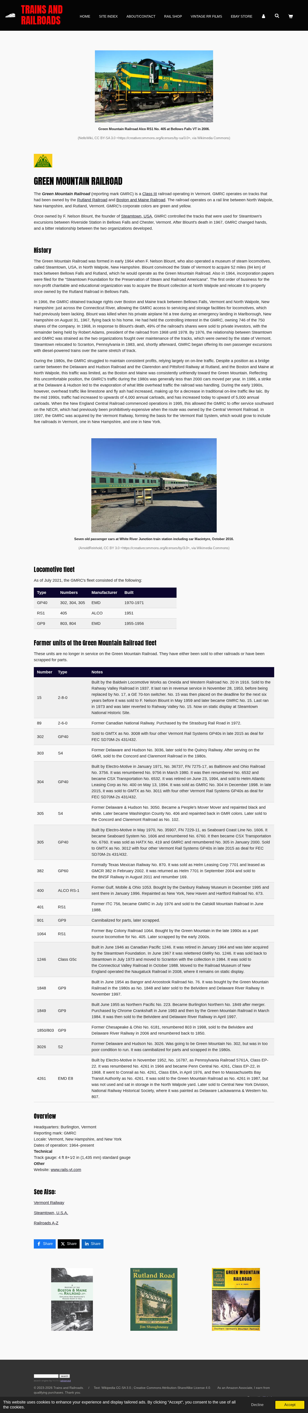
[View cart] (290, 16)
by (54, 1380)
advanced (65, 1380)
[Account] (263, 16)
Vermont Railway (49, 1202)
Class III (149, 194)
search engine (41, 1380)
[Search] (277, 16)
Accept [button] (289, 1405)
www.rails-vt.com (66, 1169)
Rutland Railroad (92, 200)
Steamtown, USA (136, 216)
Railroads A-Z (46, 1223)
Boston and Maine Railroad (140, 200)
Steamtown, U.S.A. (51, 1213)
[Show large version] (154, 86)
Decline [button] (257, 1405)
